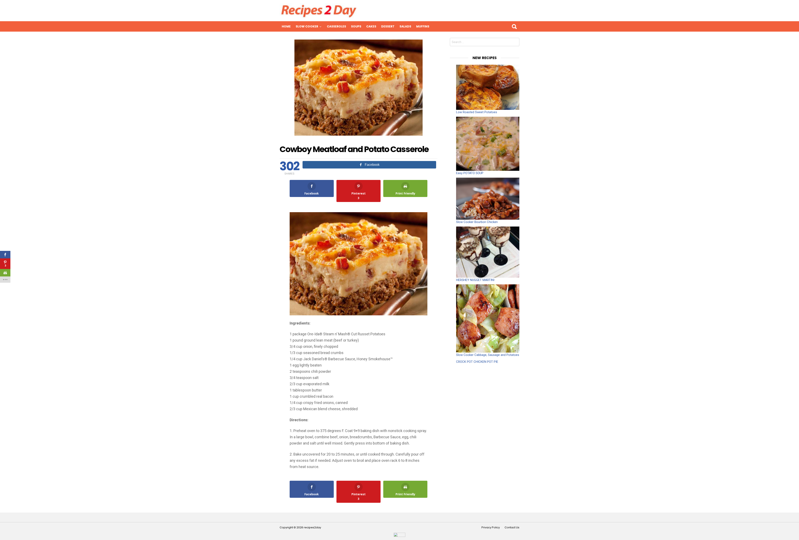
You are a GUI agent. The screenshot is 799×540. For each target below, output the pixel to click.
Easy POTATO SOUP (469, 173)
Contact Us (512, 527)
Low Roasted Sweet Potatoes (476, 112)
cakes (371, 26)
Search (514, 26)
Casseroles (336, 26)
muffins (422, 26)
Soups (356, 26)
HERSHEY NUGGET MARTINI (475, 280)
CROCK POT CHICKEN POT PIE (477, 362)
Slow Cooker (307, 26)
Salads (405, 26)
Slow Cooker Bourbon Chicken (477, 222)
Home (286, 26)
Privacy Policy (490, 527)
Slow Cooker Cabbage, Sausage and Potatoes (487, 355)
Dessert (388, 26)
